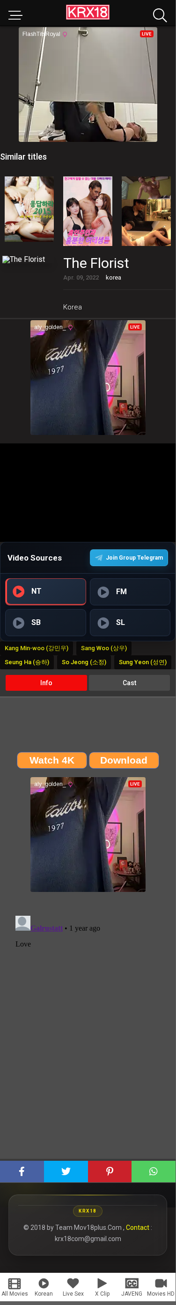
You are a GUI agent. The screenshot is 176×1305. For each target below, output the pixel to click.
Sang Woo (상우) (104, 648)
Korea (72, 307)
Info (46, 683)
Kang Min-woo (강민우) (36, 648)
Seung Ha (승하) (27, 662)
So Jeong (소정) (84, 662)
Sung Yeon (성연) (143, 662)
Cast (129, 683)
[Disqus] (88, 1028)
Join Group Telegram (134, 557)
